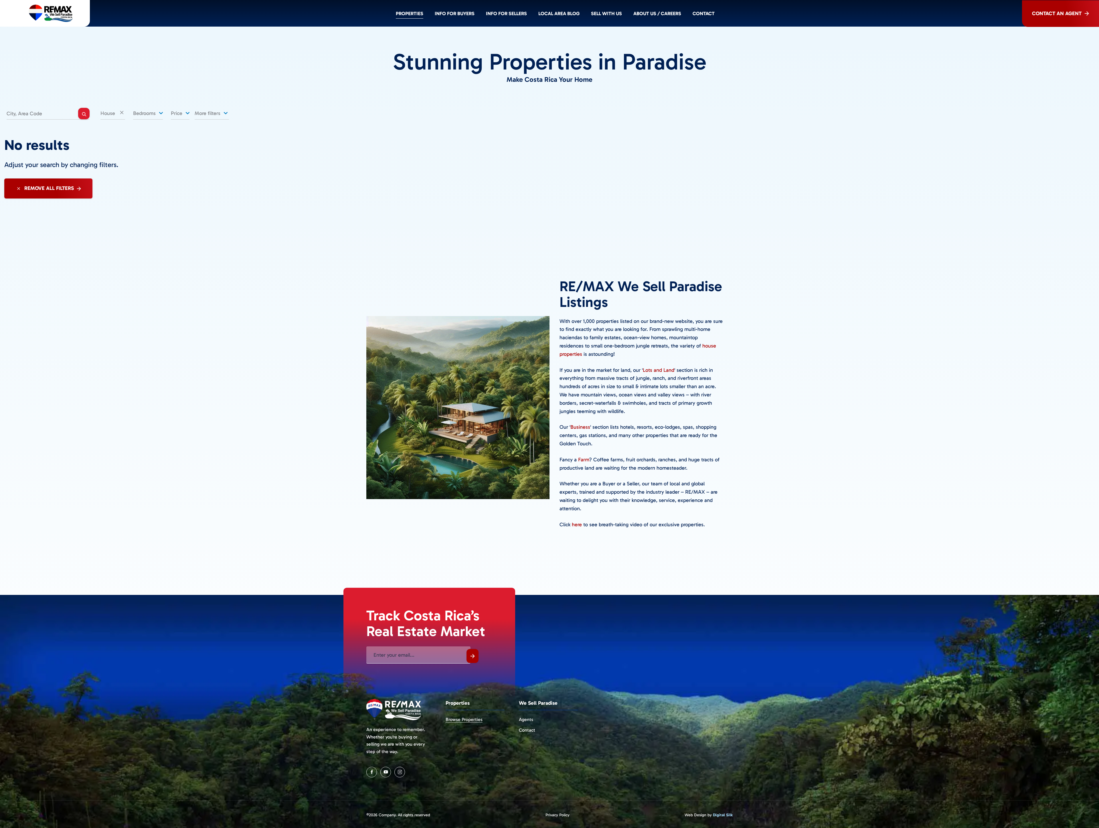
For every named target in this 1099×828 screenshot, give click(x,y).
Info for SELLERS (506, 13)
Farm (583, 459)
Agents (526, 719)
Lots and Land (658, 370)
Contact (704, 13)
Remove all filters (48, 188)
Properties (409, 13)
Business (580, 427)
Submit (473, 656)
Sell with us (606, 13)
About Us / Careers (657, 13)
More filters (208, 113)
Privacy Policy (557, 815)
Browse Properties (464, 719)
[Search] (84, 113)
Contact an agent (1057, 13)
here (577, 524)
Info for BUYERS (455, 13)
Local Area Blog (559, 13)
